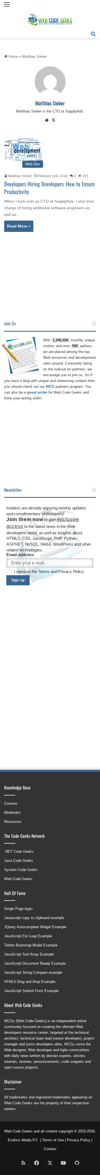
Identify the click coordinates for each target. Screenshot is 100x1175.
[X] (53, 120)
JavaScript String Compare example (33, 972)
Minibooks (12, 812)
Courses (11, 803)
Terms (44, 571)
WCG (50, 386)
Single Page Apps (18, 909)
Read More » (19, 226)
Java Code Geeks (18, 861)
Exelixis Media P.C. (23, 1140)
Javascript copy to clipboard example (34, 918)
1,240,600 (60, 340)
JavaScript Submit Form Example (31, 991)
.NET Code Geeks (19, 851)
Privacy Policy (71, 571)
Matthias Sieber (50, 103)
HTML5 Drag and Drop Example (29, 982)
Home (13, 56)
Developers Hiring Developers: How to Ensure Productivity (49, 188)
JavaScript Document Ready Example (35, 963)
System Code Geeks (21, 870)
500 (75, 346)
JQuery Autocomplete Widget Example (35, 927)
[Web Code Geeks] (50, 19)
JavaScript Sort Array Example (29, 954)
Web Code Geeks (18, 879)
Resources (12, 822)
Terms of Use (53, 1140)
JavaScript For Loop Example (28, 936)
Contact (50, 1149)
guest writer (37, 392)
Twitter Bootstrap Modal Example (31, 945)
